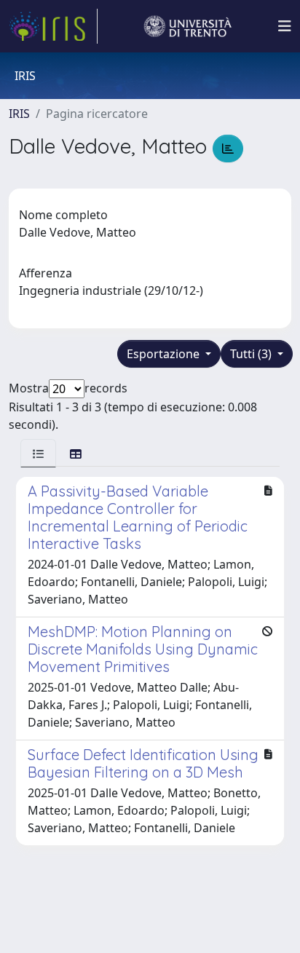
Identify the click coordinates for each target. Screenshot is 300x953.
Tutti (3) (252, 354)
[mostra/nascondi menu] (284, 26)
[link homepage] (53, 26)
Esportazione (164, 354)
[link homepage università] (187, 26)
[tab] (38, 453)
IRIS (19, 114)
